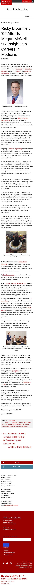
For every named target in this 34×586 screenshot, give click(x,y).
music (8, 426)
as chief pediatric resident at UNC (16, 283)
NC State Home (7, 1)
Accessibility (24, 565)
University (12, 575)
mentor (4, 426)
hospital (10, 424)
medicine (21, 424)
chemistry (19, 69)
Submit (6, 545)
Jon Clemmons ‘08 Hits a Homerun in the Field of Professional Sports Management (14, 438)
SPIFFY (6, 550)
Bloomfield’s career (8, 275)
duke (29, 422)
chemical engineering (15, 149)
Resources (25, 1)
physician (12, 426)
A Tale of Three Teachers (19, 447)
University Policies (23, 567)
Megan (27, 424)
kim (14, 424)
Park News (12, 420)
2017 (9, 422)
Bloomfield (14, 422)
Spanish (18, 71)
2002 (6, 422)
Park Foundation (8, 554)
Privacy (30, 565)
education (4, 424)
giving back (15, 371)
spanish (26, 426)
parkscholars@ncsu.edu (11, 505)
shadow (21, 426)
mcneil (17, 424)
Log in (30, 567)
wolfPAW (6, 547)
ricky (17, 426)
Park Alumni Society (9, 552)
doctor (25, 422)
